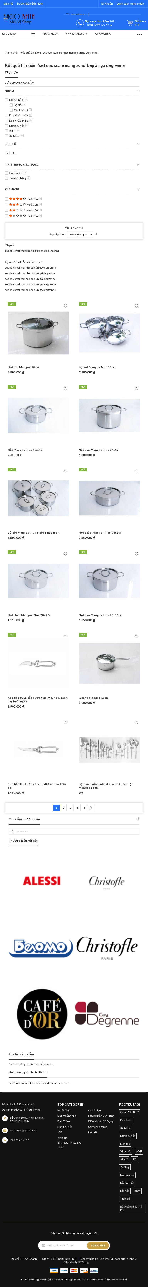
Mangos (125, 1143)
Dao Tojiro (63, 1121)
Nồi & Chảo (18, 99)
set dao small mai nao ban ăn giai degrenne (30, 278)
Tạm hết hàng (19, 178)
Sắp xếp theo (57, 234)
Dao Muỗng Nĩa (20, 115)
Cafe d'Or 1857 (129, 1112)
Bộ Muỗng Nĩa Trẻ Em (131, 1208)
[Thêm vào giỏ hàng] (31, 361)
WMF (139, 1151)
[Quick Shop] (38, 361)
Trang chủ (11, 52)
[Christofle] (107, 882)
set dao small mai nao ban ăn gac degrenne (30, 289)
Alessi (124, 1159)
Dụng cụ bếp (18, 125)
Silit (134, 1159)
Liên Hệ (8, 3)
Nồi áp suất (127, 1183)
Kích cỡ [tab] (10, 144)
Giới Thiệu (94, 1110)
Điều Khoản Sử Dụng (101, 1121)
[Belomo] (41, 948)
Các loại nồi (22, 110)
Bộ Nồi (19, 105)
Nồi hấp (125, 1190)
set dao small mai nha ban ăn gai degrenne (30, 273)
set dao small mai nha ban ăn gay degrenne (30, 267)
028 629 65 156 (99, 25)
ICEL (14, 130)
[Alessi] (41, 882)
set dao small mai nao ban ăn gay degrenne (30, 284)
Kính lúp (16, 135)
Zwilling (125, 1167)
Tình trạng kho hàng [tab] (21, 164)
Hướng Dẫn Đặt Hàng (30, 3)
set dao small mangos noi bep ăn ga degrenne (32, 250)
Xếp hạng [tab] (12, 189)
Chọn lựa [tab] (11, 72)
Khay (137, 1190)
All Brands (137, 819)
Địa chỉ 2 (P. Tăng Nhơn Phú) (59, 1258)
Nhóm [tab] (9, 91)
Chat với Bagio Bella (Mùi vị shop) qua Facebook (109, 1258)
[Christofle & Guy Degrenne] (107, 948)
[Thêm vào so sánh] (46, 361)
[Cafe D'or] (41, 1014)
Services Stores (97, 1126)
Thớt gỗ (125, 1198)
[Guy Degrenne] (107, 1014)
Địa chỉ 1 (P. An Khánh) (24, 1258)
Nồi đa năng (127, 1175)
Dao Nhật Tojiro (20, 120)
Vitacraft (125, 1151)
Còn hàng (17, 173)
